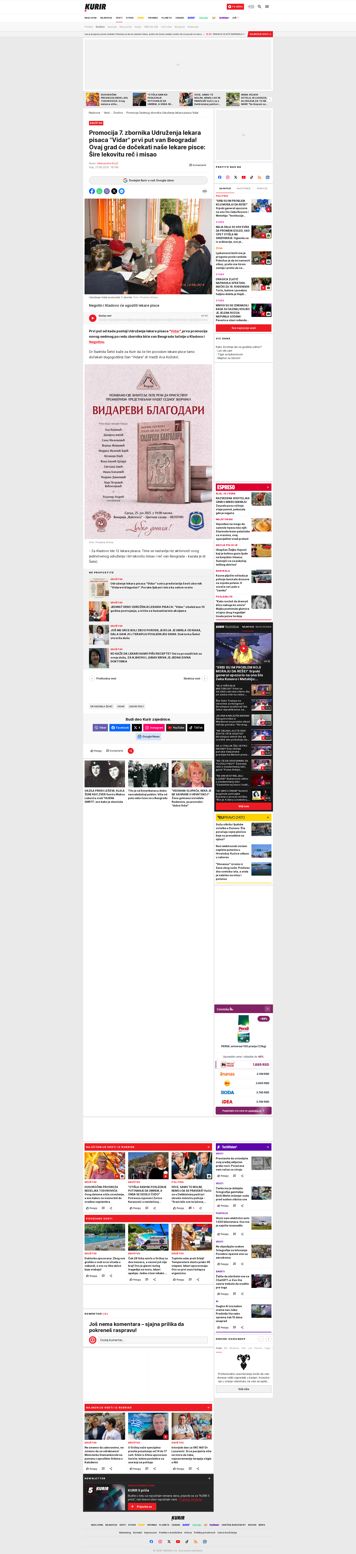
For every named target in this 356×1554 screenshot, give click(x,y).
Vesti (107, 112)
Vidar (175, 331)
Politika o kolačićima (170, 1532)
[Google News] (267, 177)
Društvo (118, 112)
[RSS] (259, 177)
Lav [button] (250, 1347)
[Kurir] (95, 6)
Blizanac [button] (234, 1347)
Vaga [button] (267, 1347)
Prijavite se (144, 1506)
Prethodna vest (106, 678)
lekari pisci (136, 706)
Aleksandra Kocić (107, 163)
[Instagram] (228, 177)
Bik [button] (226, 1347)
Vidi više (243, 1389)
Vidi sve (243, 806)
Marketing (125, 1532)
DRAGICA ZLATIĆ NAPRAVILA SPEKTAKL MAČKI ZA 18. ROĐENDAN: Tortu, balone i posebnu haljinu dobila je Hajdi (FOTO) (193, 34)
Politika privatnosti (204, 1532)
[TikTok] (252, 177)
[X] (236, 177)
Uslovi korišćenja (227, 1532)
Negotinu (96, 342)
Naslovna (94, 112)
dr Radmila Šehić (101, 706)
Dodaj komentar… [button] (112, 1340)
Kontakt (137, 1532)
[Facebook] (220, 177)
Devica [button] (258, 1347)
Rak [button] (244, 1347)
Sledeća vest (192, 678)
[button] (198, 165)
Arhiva (188, 1532)
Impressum (150, 1532)
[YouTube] (244, 177)
